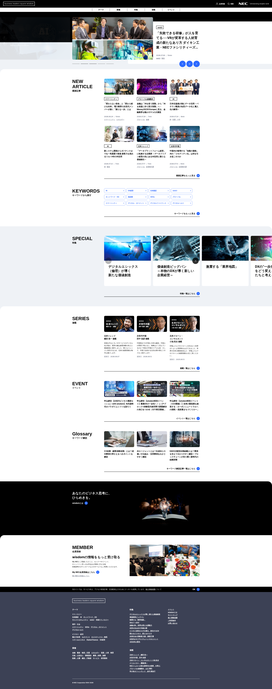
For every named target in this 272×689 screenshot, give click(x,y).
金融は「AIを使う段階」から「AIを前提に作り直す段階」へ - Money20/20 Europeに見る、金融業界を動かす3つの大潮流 (151, 107)
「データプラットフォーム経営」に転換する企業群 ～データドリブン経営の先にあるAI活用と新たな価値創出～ (151, 155)
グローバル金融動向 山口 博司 (141, 669)
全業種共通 (169, 58)
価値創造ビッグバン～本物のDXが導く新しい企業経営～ (175, 271)
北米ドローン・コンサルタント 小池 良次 (144, 660)
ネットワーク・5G (112, 197)
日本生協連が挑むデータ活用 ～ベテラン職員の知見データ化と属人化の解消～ (184, 106)
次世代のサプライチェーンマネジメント (144, 639)
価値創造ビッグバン (137, 617)
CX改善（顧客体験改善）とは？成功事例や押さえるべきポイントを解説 (119, 454)
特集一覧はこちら (187, 293)
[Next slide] (195, 261)
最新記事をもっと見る (185, 175)
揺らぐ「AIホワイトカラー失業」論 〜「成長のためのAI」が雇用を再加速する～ (177, 37)
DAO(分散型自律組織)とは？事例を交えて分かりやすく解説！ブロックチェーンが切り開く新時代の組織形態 (184, 455)
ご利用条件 (172, 621)
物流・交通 (86, 653)
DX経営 (130, 191)
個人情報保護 (150, 589)
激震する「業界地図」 (222, 266)
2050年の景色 (135, 642)
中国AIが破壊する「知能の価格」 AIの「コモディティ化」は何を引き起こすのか (184, 154)
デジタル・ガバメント (136, 203)
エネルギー (120, 120)
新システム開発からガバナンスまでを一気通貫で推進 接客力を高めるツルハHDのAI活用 (118, 154)
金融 (147, 120)
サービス (96, 658)
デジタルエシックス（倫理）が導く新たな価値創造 (123, 271)
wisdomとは (77, 503)
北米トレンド (162, 27)
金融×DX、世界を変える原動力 (141, 625)
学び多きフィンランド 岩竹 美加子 (142, 671)
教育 (112, 653)
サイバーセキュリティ (80, 620)
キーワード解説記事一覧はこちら (181, 468)
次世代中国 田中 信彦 (138, 658)
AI (173, 99)
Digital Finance (92, 640)
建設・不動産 (86, 658)
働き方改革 (76, 637)
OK (194, 589)
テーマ (101, 10)
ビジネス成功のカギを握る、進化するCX (144, 631)
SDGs (152, 197)
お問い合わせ (172, 623)
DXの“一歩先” (135, 623)
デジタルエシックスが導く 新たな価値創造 (145, 614)
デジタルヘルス (178, 203)
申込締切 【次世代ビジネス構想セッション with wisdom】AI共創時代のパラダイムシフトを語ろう (118, 404)
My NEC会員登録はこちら (83, 572)
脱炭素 (130, 197)
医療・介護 (76, 658)
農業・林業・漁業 (99, 655)
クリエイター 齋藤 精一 (138, 663)
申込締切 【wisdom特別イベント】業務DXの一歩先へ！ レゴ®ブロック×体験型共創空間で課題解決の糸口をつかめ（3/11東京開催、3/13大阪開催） (152, 405)
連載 (153, 10)
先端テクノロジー (102, 620)
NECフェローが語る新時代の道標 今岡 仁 (145, 666)
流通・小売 (176, 120)
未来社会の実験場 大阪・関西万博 (142, 636)
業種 (118, 10)
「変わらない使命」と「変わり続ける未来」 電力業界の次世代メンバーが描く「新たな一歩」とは (118, 106)
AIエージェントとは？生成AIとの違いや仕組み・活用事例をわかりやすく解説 (151, 454)
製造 (108, 167)
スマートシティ (111, 99)
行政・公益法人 (77, 655)
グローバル (160, 58)
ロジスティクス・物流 (99, 637)
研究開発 (104, 658)
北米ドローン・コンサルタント (176, 339)
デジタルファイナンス (158, 203)
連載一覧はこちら (187, 368)
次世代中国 (175, 146)
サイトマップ (172, 615)
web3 (175, 191)
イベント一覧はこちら (185, 418)
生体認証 (153, 191)
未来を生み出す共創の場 (138, 628)
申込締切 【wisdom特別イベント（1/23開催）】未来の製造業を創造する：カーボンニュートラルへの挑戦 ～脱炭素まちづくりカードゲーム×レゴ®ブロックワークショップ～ (184, 405)
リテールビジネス (78, 640)
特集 (136, 10)
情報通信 (88, 655)
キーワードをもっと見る (184, 213)
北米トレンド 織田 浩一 (138, 655)
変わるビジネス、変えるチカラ (141, 634)
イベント (171, 10)
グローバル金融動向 (145, 99)
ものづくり (86, 637)
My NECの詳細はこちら (80, 576)
